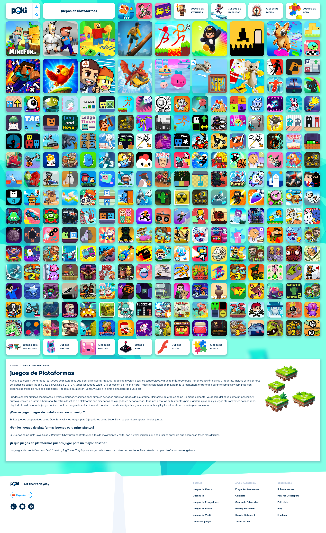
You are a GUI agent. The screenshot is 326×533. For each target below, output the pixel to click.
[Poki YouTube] (31, 506)
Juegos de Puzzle (202, 509)
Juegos (14, 366)
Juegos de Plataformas (35, 366)
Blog (279, 509)
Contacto (240, 496)
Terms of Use (242, 521)
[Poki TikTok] (14, 506)
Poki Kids (282, 502)
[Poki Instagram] (22, 506)
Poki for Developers (288, 496)
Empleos (282, 515)
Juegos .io (198, 496)
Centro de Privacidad (246, 502)
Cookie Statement (245, 515)
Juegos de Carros (202, 489)
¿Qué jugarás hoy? (36, 15)
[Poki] (19, 10)
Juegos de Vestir (202, 515)
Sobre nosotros (285, 489)
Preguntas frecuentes (247, 489)
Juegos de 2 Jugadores (206, 502)
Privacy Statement (245, 509)
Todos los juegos (202, 521)
